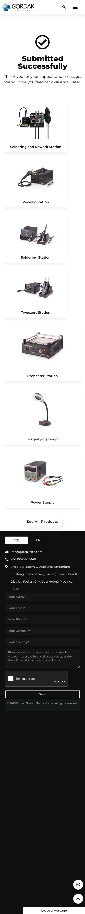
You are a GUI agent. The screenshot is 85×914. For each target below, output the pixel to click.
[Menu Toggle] (75, 7)
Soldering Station (36, 257)
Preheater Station (42, 376)
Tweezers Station (35, 313)
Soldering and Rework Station (35, 147)
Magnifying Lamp (42, 439)
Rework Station (35, 202)
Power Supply (42, 502)
